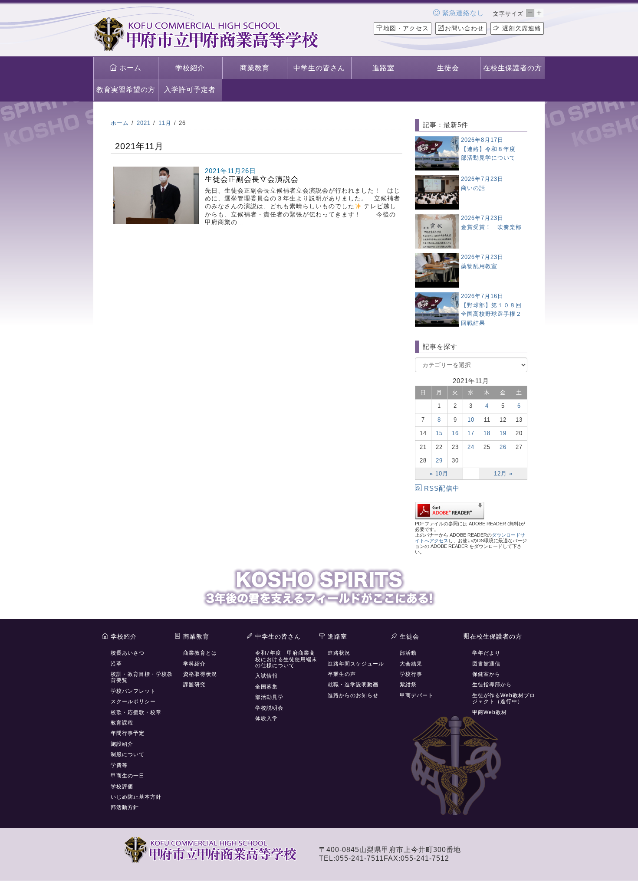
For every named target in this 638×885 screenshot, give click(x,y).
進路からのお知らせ (353, 695)
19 (503, 433)
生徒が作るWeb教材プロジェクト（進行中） (503, 698)
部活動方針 (125, 807)
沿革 (116, 664)
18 (486, 433)
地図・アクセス (406, 28)
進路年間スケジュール (356, 664)
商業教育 (255, 68)
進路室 (383, 68)
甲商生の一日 (128, 776)
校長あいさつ (128, 653)
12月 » (503, 473)
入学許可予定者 (190, 89)
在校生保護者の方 (512, 68)
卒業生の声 (342, 674)
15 (439, 433)
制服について (128, 754)
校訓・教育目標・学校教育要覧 (142, 677)
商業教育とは (200, 653)
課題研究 (194, 685)
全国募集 (266, 687)
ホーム (129, 68)
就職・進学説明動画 (353, 685)
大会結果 (411, 664)
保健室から (486, 674)
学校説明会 (269, 708)
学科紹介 (194, 664)
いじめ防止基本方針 (136, 797)
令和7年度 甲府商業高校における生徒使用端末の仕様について (286, 659)
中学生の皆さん (319, 68)
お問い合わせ (464, 28)
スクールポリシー (133, 701)
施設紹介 (122, 744)
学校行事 (411, 674)
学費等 (119, 765)
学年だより (486, 653)
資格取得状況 (200, 674)
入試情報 (266, 676)
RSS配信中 (442, 488)
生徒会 (448, 68)
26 (503, 447)
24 (470, 447)
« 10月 (439, 473)
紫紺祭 (408, 685)
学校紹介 (190, 68)
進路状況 (339, 653)
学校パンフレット (133, 691)
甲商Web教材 (489, 712)
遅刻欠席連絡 (520, 28)
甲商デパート (417, 695)
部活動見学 (269, 697)
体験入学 (266, 718)
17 (470, 433)
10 (470, 419)
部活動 (408, 653)
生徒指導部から (492, 685)
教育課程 (122, 723)
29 (439, 460)
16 (455, 433)
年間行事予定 (128, 733)
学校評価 (122, 786)
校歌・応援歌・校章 (136, 712)
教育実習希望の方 (125, 89)
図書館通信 (486, 664)
